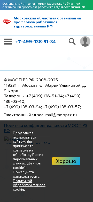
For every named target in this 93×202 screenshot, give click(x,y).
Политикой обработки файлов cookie (29, 185)
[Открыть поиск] (72, 41)
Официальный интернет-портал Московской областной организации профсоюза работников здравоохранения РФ (44, 5)
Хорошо (66, 161)
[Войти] (85, 41)
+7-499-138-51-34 (36, 41)
